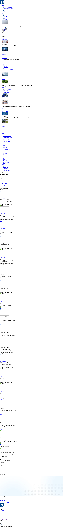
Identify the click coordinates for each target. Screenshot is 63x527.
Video (5, 361)
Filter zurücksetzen (3, 187)
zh (3, 130)
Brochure (3, 198)
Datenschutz (3, 518)
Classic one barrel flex (4, 183)
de (3, 132)
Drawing (1, 198)
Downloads (3, 522)
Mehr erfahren (3, 27)
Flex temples (3, 185)
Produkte (3, 510)
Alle (2, 179)
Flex (2, 180)
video (5, 346)
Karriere (3, 515)
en (3, 131)
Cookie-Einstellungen (4, 519)
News (2, 514)
